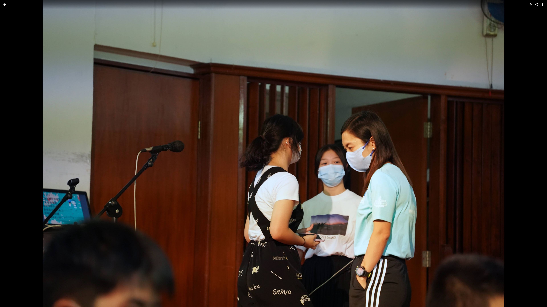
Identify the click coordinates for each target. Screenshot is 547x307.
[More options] (542, 4)
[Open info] (537, 4)
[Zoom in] (531, 4)
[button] (8, 153)
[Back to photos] (4, 4)
